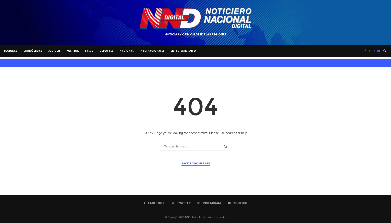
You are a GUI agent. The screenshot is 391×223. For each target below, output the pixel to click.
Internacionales (152, 51)
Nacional (127, 51)
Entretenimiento (183, 51)
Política (72, 51)
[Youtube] (378, 51)
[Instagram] (374, 51)
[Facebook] (365, 51)
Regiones (10, 51)
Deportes (106, 51)
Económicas (32, 51)
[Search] (385, 51)
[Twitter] (369, 51)
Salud (89, 51)
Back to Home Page (195, 163)
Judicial (54, 51)
